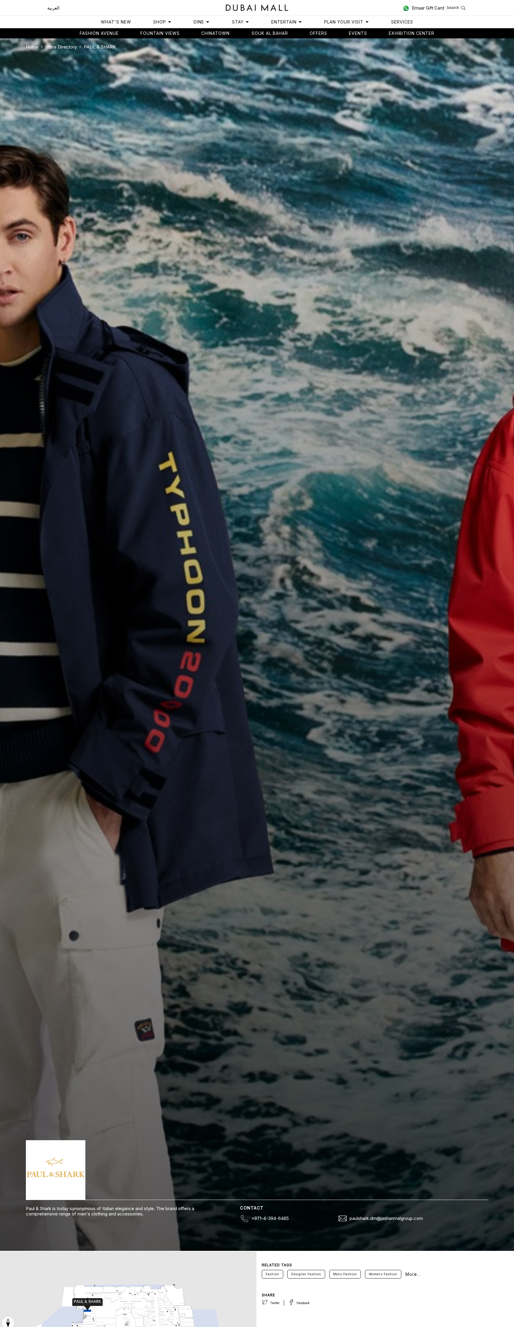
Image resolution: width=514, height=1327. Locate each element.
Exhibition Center (411, 33)
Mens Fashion (345, 1274)
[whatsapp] (407, 8)
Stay (238, 21)
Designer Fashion (306, 1274)
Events (358, 33)
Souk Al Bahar (270, 33)
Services (402, 21)
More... (413, 1274)
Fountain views (160, 33)
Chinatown (215, 33)
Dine (199, 21)
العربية (53, 8)
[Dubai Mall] (257, 7)
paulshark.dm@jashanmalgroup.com (386, 1218)
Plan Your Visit (343, 21)
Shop (159, 21)
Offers (318, 33)
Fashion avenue (99, 33)
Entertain (284, 21)
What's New (116, 21)
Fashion (272, 1274)
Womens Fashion (383, 1274)
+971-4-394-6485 (270, 1218)
